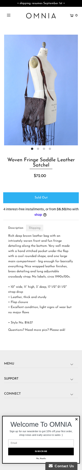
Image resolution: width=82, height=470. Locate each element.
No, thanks (41, 458)
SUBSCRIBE (41, 451)
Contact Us (63, 466)
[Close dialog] (76, 419)
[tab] (15, 228)
